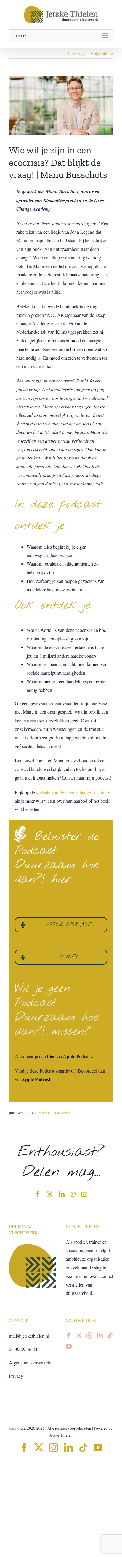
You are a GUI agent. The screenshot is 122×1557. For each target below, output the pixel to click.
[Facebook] (69, 1336)
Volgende (99, 53)
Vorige (78, 53)
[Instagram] (89, 1336)
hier (51, 1056)
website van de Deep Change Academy (73, 792)
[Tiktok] (110, 1336)
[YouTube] (69, 1347)
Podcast (44, 1112)
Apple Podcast (36, 1079)
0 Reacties (62, 1112)
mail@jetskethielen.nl (29, 1336)
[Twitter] (79, 1336)
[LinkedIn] (100, 1336)
